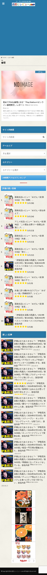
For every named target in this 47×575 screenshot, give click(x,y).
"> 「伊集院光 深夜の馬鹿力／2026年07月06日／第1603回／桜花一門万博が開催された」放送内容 (30, 448)
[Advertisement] (23, 31)
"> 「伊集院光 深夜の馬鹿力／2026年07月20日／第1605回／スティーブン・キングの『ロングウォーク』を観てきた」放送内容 (30, 418)
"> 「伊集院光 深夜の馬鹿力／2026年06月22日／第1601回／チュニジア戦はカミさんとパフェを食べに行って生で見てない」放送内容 (23, 478)
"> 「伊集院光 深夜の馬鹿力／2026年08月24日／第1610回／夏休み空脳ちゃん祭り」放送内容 (30, 345)
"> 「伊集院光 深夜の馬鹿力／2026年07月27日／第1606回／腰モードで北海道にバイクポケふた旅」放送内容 (30, 404)
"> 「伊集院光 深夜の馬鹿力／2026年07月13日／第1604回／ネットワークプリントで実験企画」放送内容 (30, 433)
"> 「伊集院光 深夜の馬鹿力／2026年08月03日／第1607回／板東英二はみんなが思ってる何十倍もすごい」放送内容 (30, 389)
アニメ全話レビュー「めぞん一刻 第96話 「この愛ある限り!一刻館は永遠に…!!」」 (30, 224)
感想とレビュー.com (17, 571)
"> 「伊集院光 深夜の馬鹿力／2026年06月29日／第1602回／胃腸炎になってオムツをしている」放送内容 (30, 462)
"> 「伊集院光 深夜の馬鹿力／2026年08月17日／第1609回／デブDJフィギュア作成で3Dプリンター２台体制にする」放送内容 (30, 360)
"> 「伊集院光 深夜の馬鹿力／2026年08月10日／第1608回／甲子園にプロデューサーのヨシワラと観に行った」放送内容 (30, 374)
